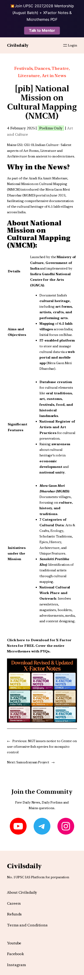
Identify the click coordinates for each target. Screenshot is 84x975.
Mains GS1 (14, 145)
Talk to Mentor (42, 30)
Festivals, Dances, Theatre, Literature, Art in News (42, 72)
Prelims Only (51, 128)
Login (72, 45)
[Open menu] (65, 45)
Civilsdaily (17, 45)
